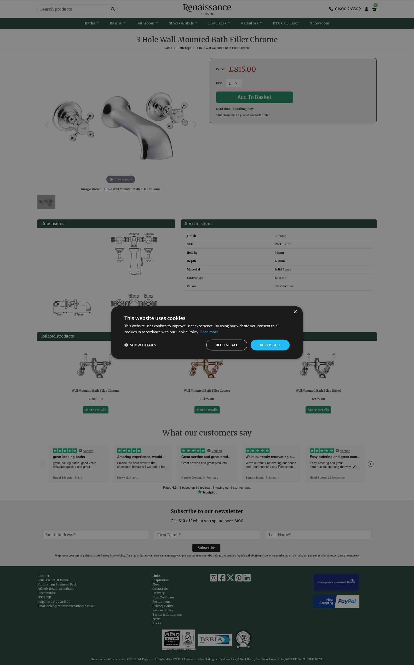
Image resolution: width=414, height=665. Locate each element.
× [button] (295, 312)
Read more (209, 331)
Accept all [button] (270, 345)
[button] (140, 345)
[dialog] (207, 332)
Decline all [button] (227, 345)
